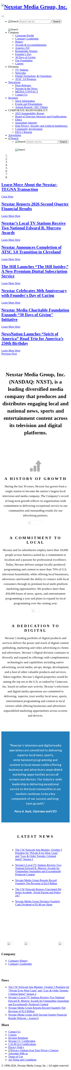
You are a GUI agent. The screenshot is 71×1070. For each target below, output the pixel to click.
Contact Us (21, 94)
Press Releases (23, 85)
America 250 (22, 48)
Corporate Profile (24, 35)
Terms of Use (15, 1056)
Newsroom (14, 82)
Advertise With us (18, 1053)
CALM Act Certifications (22, 1044)
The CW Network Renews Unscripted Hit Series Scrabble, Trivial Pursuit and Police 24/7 (38, 892)
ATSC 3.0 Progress (25, 79)
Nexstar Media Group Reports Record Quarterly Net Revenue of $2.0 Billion (36, 882)
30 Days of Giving (25, 57)
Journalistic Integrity (26, 122)
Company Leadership (27, 38)
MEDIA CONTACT (26, 91)
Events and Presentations (28, 104)
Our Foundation (24, 60)
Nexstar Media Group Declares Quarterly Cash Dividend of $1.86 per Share (37, 903)
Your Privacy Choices (46, 1050)
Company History (18, 960)
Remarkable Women (26, 51)
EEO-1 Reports (23, 132)
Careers (19, 63)
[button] (6, 353)
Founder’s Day (23, 54)
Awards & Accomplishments (30, 44)
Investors (13, 97)
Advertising (14, 135)
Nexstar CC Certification (21, 1041)
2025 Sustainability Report (29, 113)
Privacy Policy (16, 1047)
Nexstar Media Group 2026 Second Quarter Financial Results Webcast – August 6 (37, 1016)
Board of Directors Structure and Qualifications (41, 116)
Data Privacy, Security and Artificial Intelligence (41, 125)
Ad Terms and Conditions (22, 1059)
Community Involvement (28, 129)
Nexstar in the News (26, 88)
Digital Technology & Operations (33, 76)
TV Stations (21, 69)
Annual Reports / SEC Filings (31, 107)
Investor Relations (18, 1037)
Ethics (18, 119)
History (19, 41)
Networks (20, 72)
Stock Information (25, 100)
